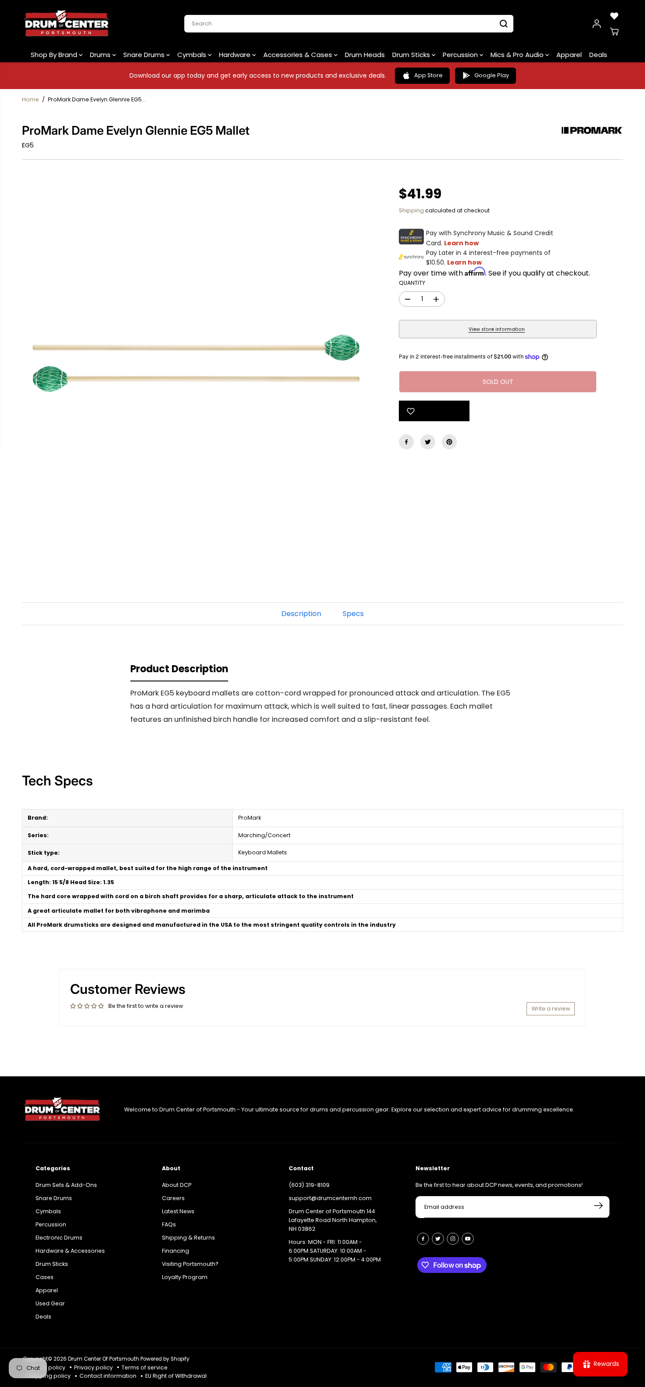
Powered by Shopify (165, 1358)
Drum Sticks (412, 54)
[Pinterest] (449, 441)
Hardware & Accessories (70, 1250)
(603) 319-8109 (309, 1185)
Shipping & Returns (188, 1237)
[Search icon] (503, 23)
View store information (497, 329)
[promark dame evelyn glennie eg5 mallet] (197, 363)
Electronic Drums (59, 1237)
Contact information (107, 1376)
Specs (353, 614)
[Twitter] (427, 441)
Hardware (235, 54)
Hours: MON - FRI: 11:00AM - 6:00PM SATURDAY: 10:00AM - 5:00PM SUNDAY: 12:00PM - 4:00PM (335, 1250)
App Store (428, 75)
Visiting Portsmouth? (190, 1264)
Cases (45, 1277)
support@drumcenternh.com (330, 1198)
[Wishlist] (614, 16)
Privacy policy (93, 1367)
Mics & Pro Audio (518, 54)
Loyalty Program (185, 1277)
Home (30, 99)
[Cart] (614, 31)
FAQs (169, 1224)
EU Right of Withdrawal (176, 1376)
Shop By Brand (55, 54)
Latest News (178, 1211)
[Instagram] (452, 1238)
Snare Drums (144, 54)
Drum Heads (365, 54)
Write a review (550, 1008)
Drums (101, 54)
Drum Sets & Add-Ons (66, 1185)
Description (301, 614)
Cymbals (192, 54)
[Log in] (597, 24)
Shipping (411, 210)
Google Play (491, 75)
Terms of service (145, 1367)
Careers (173, 1198)
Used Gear (50, 1303)
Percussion (461, 54)
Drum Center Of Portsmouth (103, 1358)
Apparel (569, 54)
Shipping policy (49, 1376)
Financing (175, 1250)
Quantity (412, 283)
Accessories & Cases (298, 54)
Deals (598, 54)
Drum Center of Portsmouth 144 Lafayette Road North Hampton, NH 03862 (332, 1220)
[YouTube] (467, 1238)
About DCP (176, 1185)
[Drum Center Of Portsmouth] (67, 23)
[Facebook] (406, 441)
